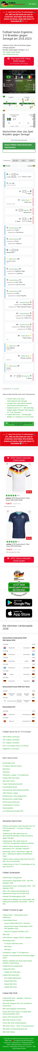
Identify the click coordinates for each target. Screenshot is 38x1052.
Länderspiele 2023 (16, 70)
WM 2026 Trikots (9, 781)
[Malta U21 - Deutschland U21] (19, 720)
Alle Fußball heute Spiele (11, 52)
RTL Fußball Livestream (11, 743)
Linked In (29, 1046)
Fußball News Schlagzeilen (12, 878)
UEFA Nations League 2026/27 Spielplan (17, 937)
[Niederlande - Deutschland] (19, 647)
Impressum (7, 1042)
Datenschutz (16, 1042)
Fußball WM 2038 (10, 987)
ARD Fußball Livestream (11, 737)
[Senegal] (29, 78)
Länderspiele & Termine (11, 805)
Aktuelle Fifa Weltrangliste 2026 (14, 896)
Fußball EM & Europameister (13, 966)
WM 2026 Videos (9, 1032)
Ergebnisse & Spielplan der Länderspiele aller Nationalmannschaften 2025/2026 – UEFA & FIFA (19, 902)
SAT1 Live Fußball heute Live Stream (16, 746)
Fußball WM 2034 (10, 984)
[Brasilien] (8, 78)
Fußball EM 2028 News (12, 972)
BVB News (6, 769)
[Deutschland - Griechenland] (19, 653)
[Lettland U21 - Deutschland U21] (19, 713)
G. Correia (15, 389)
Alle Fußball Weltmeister (12, 978)
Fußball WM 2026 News (11, 778)
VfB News (6, 772)
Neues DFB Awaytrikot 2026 (13, 1017)
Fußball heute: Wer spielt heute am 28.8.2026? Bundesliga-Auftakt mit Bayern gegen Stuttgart (18, 836)
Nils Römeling (28, 1040)
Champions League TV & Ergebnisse (16, 775)
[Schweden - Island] (14, 120)
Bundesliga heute (9, 763)
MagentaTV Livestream (11, 749)
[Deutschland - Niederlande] (19, 680)
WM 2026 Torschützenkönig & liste (15, 1029)
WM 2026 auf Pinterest (17, 1046)
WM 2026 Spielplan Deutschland (14, 1009)
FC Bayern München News (12, 766)
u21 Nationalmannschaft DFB (13, 811)
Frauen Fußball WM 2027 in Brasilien (17, 923)
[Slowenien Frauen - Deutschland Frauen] (19, 700)
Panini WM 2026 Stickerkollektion (14, 1023)
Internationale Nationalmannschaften (16, 790)
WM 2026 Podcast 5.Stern (12, 1020)
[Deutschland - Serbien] (19, 660)
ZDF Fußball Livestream (11, 740)
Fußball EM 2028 (8, 969)
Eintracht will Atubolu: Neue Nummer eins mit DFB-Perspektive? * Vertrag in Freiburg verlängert (19, 828)
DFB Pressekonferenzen (11, 802)
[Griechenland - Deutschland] (19, 667)
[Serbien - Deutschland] (19, 673)
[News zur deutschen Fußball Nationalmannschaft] (13, 4)
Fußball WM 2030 (10, 981)
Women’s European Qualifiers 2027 (16, 931)
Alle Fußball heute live (10, 54)
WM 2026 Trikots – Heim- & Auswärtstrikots (18, 1026)
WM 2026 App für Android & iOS (21, 1044)
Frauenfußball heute (10, 787)
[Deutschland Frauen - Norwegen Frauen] (19, 693)
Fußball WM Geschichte (11, 975)
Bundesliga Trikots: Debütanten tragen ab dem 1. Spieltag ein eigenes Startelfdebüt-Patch (18, 854)
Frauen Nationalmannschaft (12, 784)
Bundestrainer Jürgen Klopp (12, 799)
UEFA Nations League (10, 793)
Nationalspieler (8, 808)
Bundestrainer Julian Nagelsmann (15, 796)
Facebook (6, 1046)
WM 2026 (6, 934)
